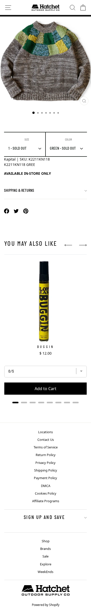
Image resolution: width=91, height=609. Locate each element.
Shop (46, 541)
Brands (45, 548)
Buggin (45, 347)
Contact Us (45, 439)
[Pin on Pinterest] (25, 211)
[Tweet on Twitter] (16, 211)
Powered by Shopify (45, 605)
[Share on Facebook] (6, 211)
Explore (45, 564)
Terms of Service (46, 447)
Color (68, 139)
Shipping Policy (45, 470)
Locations (45, 432)
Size (27, 139)
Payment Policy (45, 478)
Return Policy (46, 455)
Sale (45, 556)
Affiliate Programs (45, 501)
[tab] (15, 402)
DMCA (45, 485)
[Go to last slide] (68, 245)
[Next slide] (83, 245)
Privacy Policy (45, 462)
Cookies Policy (45, 493)
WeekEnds (45, 571)
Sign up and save (44, 517)
